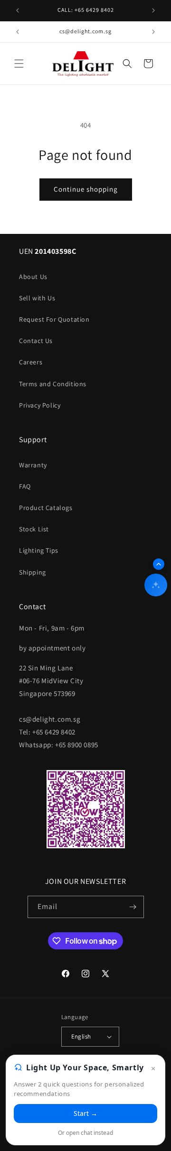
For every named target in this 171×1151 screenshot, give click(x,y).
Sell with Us (37, 298)
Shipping (32, 572)
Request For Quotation (54, 319)
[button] (19, 63)
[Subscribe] (133, 907)
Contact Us (36, 340)
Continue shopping (86, 189)
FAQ (25, 486)
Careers (30, 362)
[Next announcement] (153, 10)
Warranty (33, 465)
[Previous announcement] (17, 10)
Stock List (34, 529)
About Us (33, 276)
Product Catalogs (46, 507)
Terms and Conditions (52, 384)
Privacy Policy (39, 405)
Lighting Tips (38, 550)
